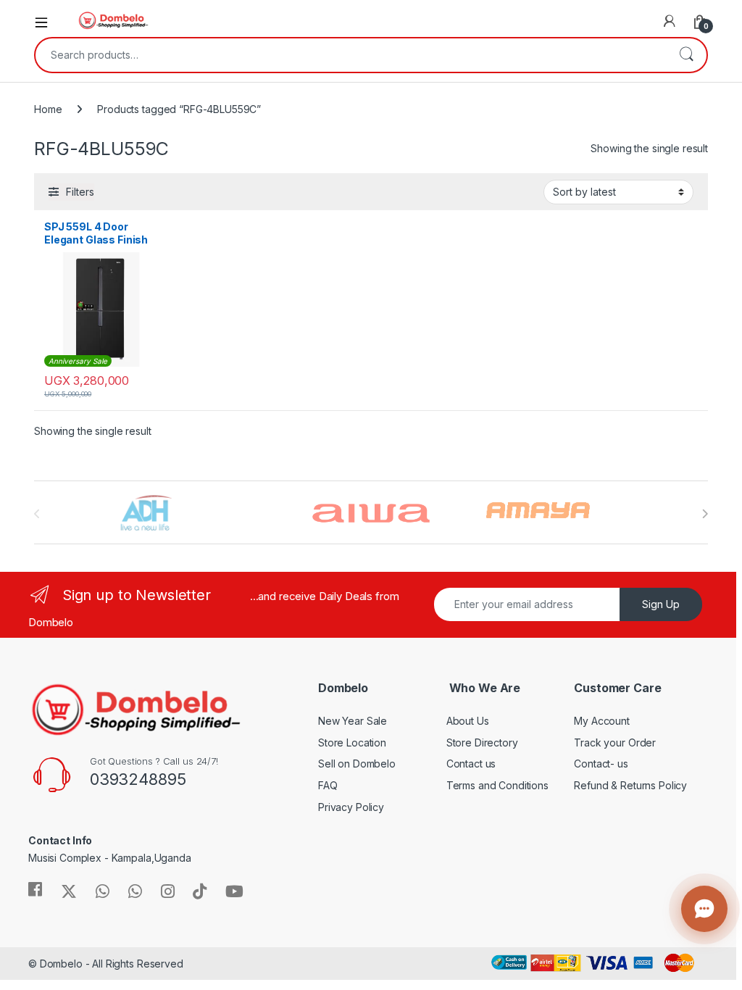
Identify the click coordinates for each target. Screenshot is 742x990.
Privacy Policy (351, 807)
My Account (602, 721)
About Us (467, 721)
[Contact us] (704, 909)
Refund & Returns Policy (630, 785)
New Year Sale (352, 721)
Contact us (471, 763)
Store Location (352, 742)
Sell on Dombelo (357, 763)
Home (48, 109)
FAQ (328, 785)
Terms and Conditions (497, 785)
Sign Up (661, 604)
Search (686, 55)
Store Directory (482, 742)
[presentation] (704, 514)
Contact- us (601, 763)
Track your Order (615, 742)
